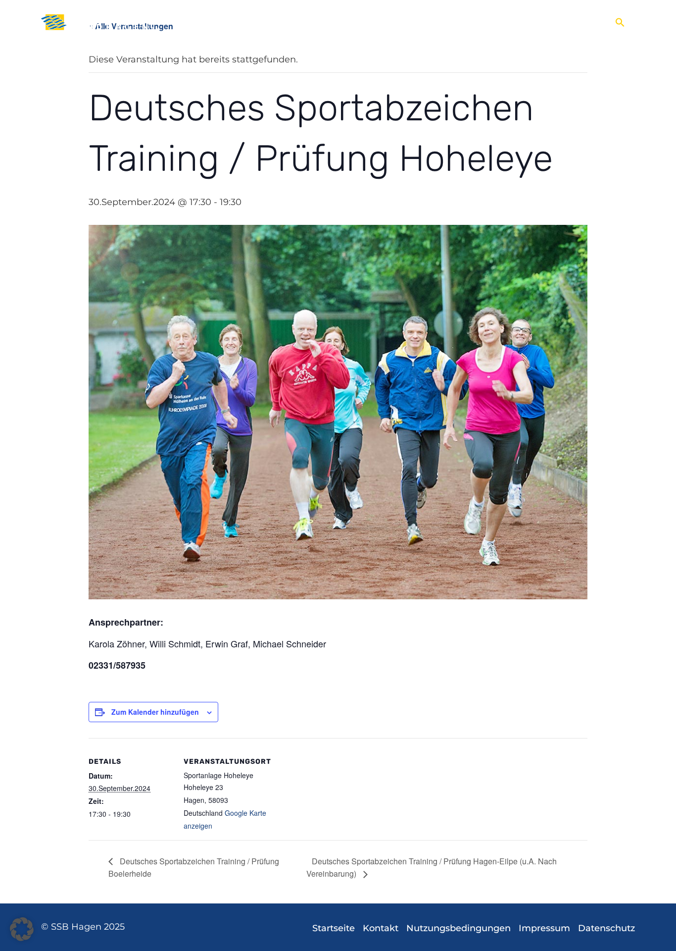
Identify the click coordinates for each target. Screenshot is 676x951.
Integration (316, 22)
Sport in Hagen (261, 22)
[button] (620, 22)
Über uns (217, 22)
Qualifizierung (548, 22)
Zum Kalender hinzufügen (155, 712)
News (188, 22)
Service (587, 22)
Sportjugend (421, 22)
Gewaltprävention (368, 22)
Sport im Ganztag (484, 22)
